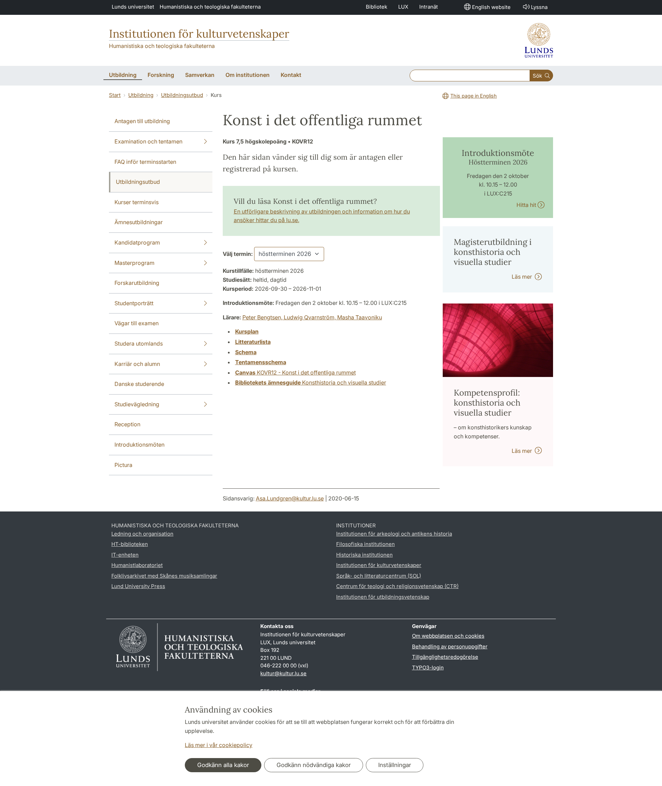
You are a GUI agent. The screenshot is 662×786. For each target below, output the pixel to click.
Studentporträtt (133, 303)
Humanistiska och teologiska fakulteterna (210, 6)
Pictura (123, 464)
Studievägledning (136, 404)
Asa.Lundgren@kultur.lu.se (290, 498)
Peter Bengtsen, (263, 317)
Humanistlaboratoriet (137, 565)
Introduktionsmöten (139, 444)
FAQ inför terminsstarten (145, 161)
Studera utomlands (138, 343)
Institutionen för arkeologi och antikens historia (394, 533)
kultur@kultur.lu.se (283, 673)
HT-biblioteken (129, 544)
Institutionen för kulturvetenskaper (199, 34)
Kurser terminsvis (136, 202)
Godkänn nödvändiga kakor (314, 765)
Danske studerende (139, 383)
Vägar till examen (136, 323)
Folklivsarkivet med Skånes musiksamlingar (164, 576)
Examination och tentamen (148, 141)
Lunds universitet (133, 6)
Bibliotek (376, 6)
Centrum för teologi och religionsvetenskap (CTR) (397, 586)
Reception (127, 424)
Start (115, 95)
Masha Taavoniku (359, 317)
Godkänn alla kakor (223, 765)
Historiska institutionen (364, 554)
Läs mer (523, 276)
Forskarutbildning (136, 282)
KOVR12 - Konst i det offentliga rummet (295, 372)
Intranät (428, 6)
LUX (403, 6)
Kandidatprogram (137, 242)
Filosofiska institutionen (365, 544)
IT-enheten (125, 554)
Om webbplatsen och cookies (448, 636)
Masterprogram (134, 262)
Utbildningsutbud (182, 95)
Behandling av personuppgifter (450, 646)
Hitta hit (527, 204)
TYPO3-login (428, 667)
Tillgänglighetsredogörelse (445, 657)
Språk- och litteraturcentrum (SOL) (378, 576)
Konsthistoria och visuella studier (310, 382)
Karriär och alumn (137, 363)
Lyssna (539, 7)
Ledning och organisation (142, 533)
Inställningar (394, 765)
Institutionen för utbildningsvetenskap (382, 597)
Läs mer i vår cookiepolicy (218, 745)
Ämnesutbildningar (138, 222)
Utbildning (140, 95)
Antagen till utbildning (142, 121)
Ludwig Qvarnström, (310, 317)
